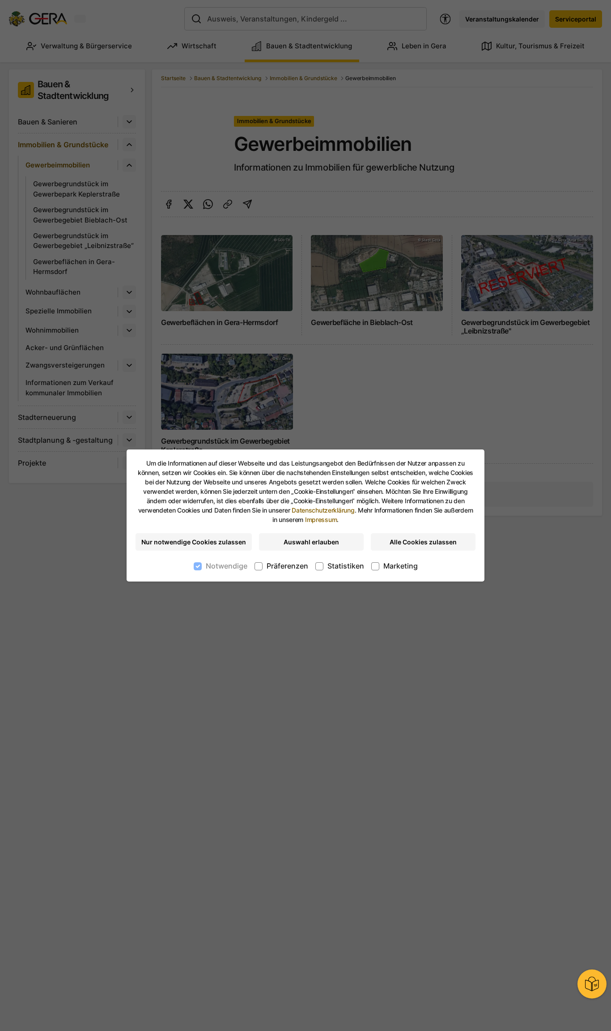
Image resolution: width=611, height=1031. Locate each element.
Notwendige (226, 565)
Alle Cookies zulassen (423, 542)
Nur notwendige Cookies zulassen (193, 542)
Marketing (400, 565)
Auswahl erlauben (311, 542)
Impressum (321, 519)
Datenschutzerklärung (323, 510)
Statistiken (345, 565)
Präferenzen (287, 565)
